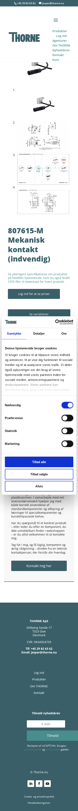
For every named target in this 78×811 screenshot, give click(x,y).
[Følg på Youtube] (47, 783)
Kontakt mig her (39, 566)
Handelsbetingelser (39, 803)
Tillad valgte (39, 474)
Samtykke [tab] (14, 333)
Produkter (39, 679)
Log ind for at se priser (34, 294)
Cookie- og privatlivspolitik (39, 796)
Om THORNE (39, 686)
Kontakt (39, 693)
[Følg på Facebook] (39, 783)
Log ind (39, 673)
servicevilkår (53, 749)
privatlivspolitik (32, 749)
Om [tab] (64, 333)
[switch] (67, 418)
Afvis (39, 486)
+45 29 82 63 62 (26, 3)
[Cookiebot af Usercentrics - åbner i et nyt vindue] (55, 322)
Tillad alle (39, 462)
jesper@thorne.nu (44, 652)
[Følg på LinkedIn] (30, 783)
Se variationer (39, 314)
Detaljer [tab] (39, 333)
